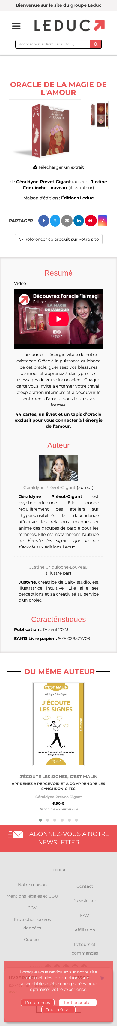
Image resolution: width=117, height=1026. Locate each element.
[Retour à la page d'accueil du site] (68, 26)
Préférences (37, 1002)
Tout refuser (58, 1009)
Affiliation (85, 930)
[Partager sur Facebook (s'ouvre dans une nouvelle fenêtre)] (43, 221)
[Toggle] (12, 26)
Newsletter (85, 900)
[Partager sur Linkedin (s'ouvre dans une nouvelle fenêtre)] (79, 220)
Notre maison (32, 884)
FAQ (84, 915)
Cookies (32, 939)
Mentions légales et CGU (32, 896)
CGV (32, 907)
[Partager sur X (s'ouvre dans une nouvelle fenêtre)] (55, 221)
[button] (45, 130)
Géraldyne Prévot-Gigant (43, 181)
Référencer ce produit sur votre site (61, 239)
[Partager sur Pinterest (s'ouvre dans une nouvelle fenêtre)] (91, 220)
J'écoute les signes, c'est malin (59, 776)
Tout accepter (77, 1002)
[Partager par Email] (67, 221)
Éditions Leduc (77, 198)
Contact (84, 886)
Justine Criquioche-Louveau (58, 567)
